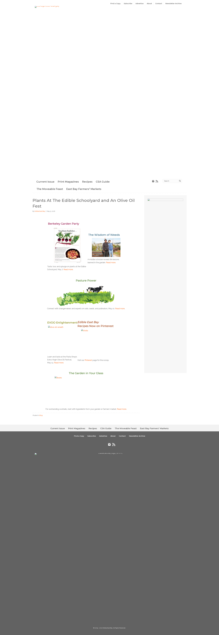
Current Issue (45, 181)
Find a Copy (115, 4)
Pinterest (88, 360)
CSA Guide (103, 181)
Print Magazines (68, 181)
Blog (41, 415)
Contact (158, 4)
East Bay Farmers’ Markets (83, 189)
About (149, 4)
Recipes (87, 181)
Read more (68, 269)
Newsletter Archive (173, 4)
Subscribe (128, 4)
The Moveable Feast (49, 189)
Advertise (139, 4)
